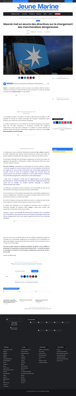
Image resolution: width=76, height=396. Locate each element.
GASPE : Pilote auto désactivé (25, 300)
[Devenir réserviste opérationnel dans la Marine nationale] (26, 265)
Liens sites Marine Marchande (62, 358)
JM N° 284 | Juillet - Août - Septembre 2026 (20, 1)
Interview (5, 377)
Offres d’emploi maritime (61, 355)
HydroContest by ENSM (7, 349)
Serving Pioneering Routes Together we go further (38, 307)
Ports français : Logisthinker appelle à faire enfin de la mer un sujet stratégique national (10, 301)
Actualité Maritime (6, 360)
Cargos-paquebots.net (7, 358)
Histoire (4, 375)
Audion (48, 85)
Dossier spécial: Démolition (8, 369)
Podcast (22, 377)
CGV (40, 358)
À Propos (58, 349)
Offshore (22, 375)
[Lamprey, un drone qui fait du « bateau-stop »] (42, 295)
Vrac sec (22, 382)
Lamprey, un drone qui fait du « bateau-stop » (41, 300)
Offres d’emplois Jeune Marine (62, 353)
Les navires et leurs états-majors (27, 373)
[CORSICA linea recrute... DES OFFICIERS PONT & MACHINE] (26, 283)
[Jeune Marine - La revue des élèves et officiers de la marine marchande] (38, 7)
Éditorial (22, 364)
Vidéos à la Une (6, 382)
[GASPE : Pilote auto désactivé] (26, 295)
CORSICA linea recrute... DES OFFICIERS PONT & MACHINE (26, 281)
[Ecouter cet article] (4, 83)
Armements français (25, 353)
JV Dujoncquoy (33, 31)
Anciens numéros (24, 351)
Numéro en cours (15, 13)
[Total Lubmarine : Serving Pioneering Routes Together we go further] (38, 309)
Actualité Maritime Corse (26, 349)
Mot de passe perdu (42, 355)
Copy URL (35, 271)
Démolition (23, 362)
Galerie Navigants (6, 373)
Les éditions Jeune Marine (62, 351)
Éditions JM (32, 13)
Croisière (22, 360)
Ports (4, 380)
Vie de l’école (5, 386)
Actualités (24, 13)
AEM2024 (5, 353)
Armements (5, 364)
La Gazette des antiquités (26, 371)
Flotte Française (24, 366)
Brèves (23, 18)
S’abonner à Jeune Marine (44, 349)
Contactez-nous (60, 360)
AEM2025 (5, 351)
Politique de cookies (42, 360)
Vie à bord (5, 384)
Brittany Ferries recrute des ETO (62, 98)
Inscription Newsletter (43, 362)
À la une (4, 362)
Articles (22, 355)
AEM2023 (5, 355)
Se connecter (41, 351)
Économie (5, 371)
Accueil (20, 18)
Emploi (50, 13)
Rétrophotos (23, 380)
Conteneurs (23, 358)
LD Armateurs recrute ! (62, 77)
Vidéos (45, 13)
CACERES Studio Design (44, 391)
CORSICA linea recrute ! (62, 127)
